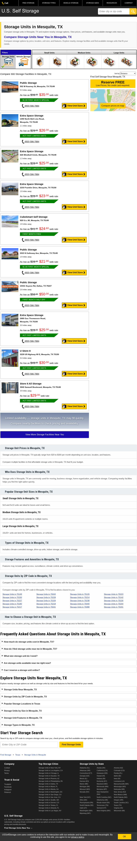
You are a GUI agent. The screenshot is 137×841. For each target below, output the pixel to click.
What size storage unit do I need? (21, 656)
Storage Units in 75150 (12, 597)
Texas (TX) (118, 805)
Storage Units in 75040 (80, 604)
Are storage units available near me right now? (27, 663)
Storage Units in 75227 (12, 600)
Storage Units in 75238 (80, 600)
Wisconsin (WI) (119, 811)
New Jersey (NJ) (120, 792)
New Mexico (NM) (120, 795)
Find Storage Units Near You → (18, 828)
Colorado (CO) (119, 770)
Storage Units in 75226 (113, 600)
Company (129, 3)
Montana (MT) (102, 789)
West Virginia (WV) (103, 811)
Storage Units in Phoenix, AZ (49, 778)
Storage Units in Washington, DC (50, 792)
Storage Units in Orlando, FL (49, 808)
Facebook (8, 787)
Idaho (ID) (117, 776)
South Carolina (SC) (121, 803)
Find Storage (28, 3)
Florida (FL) (118, 773)
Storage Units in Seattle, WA (49, 800)
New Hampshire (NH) (103, 793)
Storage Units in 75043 (46, 594)
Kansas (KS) (84, 781)
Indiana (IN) (101, 778)
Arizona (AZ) (118, 768)
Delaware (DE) (102, 773)
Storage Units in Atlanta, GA (49, 789)
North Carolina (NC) (104, 797)
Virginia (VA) (118, 808)
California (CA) (102, 770)
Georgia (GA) (84, 776)
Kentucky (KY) (102, 781)
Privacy (7, 770)
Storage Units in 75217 (12, 607)
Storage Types (49, 3)
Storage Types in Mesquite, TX (19, 725)
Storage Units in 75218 (46, 604)
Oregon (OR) (118, 800)
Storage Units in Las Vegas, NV (50, 811)
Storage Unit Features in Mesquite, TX (23, 718)
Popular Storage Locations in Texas (22, 704)
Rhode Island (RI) (103, 803)
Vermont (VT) (101, 808)
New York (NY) (85, 797)
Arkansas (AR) (85, 770)
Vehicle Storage (70, 3)
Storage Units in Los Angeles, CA (51, 770)
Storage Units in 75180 (12, 604)
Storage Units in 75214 (80, 597)
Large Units (119, 53)
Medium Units (84, 53)
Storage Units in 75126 (80, 594)
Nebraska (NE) (119, 789)
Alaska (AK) (101, 768)
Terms (6, 773)
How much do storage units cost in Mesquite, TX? (29, 642)
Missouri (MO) (85, 789)
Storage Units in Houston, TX (49, 776)
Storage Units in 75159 (46, 600)
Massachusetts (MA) (121, 784)
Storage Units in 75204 (113, 604)
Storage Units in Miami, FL (48, 787)
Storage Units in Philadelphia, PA (51, 781)
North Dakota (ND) (120, 797)
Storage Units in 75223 (113, 594)
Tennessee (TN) (102, 805)
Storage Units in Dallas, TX (48, 784)
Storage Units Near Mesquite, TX (20, 689)
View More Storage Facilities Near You (44, 434)
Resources (112, 3)
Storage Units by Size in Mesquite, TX (23, 711)
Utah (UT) (83, 808)
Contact (7, 768)
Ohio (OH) (83, 800)
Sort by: (117, 73)
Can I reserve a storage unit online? (22, 670)
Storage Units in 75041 (46, 607)
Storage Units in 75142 (113, 597)
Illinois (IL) (83, 778)
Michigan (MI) (85, 787)
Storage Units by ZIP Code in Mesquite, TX (25, 697)
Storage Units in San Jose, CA (49, 797)
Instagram (8, 790)
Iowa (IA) (117, 778)
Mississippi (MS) (120, 787)
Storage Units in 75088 (80, 607)
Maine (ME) (84, 784)
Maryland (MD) (102, 784)
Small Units (49, 53)
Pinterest (7, 792)
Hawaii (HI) (101, 776)
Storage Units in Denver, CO (49, 803)
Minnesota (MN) (102, 787)
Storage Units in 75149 (12, 594)
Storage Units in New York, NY (50, 768)
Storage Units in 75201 (113, 607)
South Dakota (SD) (86, 805)
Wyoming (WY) (85, 813)
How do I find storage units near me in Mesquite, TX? (30, 649)
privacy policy (77, 837)
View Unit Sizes (75, 106)
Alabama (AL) (85, 768)
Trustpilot (7, 784)
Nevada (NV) (84, 792)
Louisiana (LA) (119, 781)
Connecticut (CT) (86, 773)
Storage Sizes (92, 3)
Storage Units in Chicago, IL (49, 773)
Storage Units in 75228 (46, 597)
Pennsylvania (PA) (86, 803)
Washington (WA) (86, 811)
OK (124, 836)
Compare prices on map (112, 106)
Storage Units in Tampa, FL (48, 805)
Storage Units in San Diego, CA (50, 795)
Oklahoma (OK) (102, 800)
